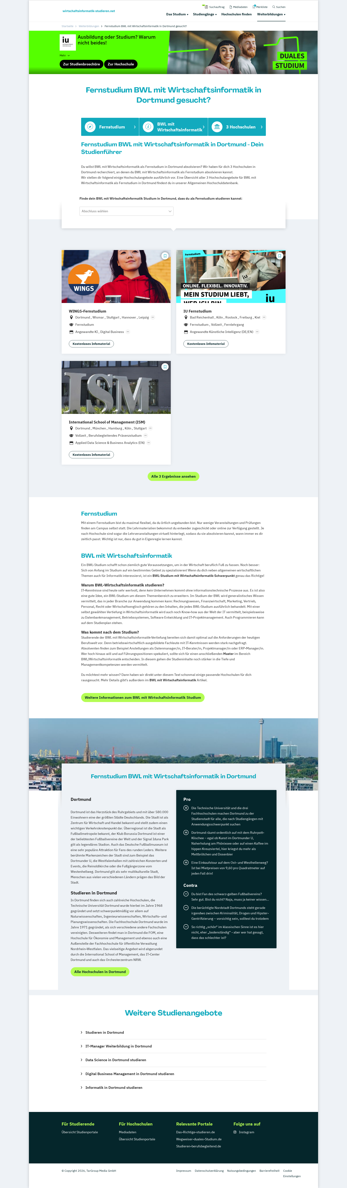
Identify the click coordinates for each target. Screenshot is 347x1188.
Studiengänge (203, 14)
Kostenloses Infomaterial (91, 344)
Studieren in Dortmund (104, 1032)
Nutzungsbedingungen (241, 1170)
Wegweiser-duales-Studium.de (199, 1139)
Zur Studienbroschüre (81, 64)
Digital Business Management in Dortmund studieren (129, 1073)
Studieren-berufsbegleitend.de (198, 1146)
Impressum (183, 1170)
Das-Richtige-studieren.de (195, 1132)
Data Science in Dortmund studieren (115, 1059)
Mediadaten (127, 1132)
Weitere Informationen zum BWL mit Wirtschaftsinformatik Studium (143, 697)
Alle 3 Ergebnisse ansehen (173, 476)
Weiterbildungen (270, 14)
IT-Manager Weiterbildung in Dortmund (118, 1046)
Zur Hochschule (121, 64)
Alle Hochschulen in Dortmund (100, 971)
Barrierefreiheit (270, 1170)
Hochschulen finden (236, 14)
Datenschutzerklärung (209, 1170)
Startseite (67, 26)
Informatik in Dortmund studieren (113, 1087)
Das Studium (176, 14)
